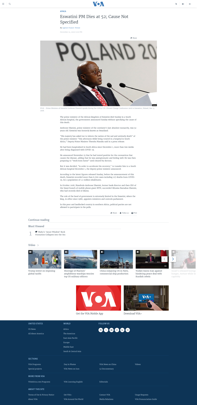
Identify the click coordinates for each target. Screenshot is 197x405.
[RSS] (122, 330)
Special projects (35, 369)
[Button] (133, 38)
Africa (63, 11)
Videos (138, 364)
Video (31, 245)
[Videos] (183, 4)
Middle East (68, 347)
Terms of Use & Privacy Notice (41, 395)
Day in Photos (70, 364)
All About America (36, 333)
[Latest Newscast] (190, 4)
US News (32, 329)
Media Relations (106, 399)
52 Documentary (106, 369)
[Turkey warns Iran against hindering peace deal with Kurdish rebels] (152, 259)
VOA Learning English (73, 382)
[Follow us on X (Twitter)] (106, 330)
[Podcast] (128, 330)
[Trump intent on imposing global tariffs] (44, 259)
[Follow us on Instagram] (117, 330)
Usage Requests (141, 395)
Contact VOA (104, 395)
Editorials (103, 382)
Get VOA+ (68, 395)
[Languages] (176, 4)
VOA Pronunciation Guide (146, 399)
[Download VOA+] (146, 298)
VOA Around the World (73, 399)
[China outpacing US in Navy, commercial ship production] (116, 259)
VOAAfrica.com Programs (39, 382)
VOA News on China (107, 364)
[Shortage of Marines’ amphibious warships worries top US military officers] (80, 259)
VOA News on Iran (71, 369)
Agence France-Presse (71, 28)
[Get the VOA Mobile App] (98, 298)
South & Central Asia (72, 351)
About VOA (33, 399)
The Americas (69, 333)
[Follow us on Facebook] (100, 330)
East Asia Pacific (70, 338)
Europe (66, 342)
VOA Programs (34, 364)
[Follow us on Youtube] (111, 330)
